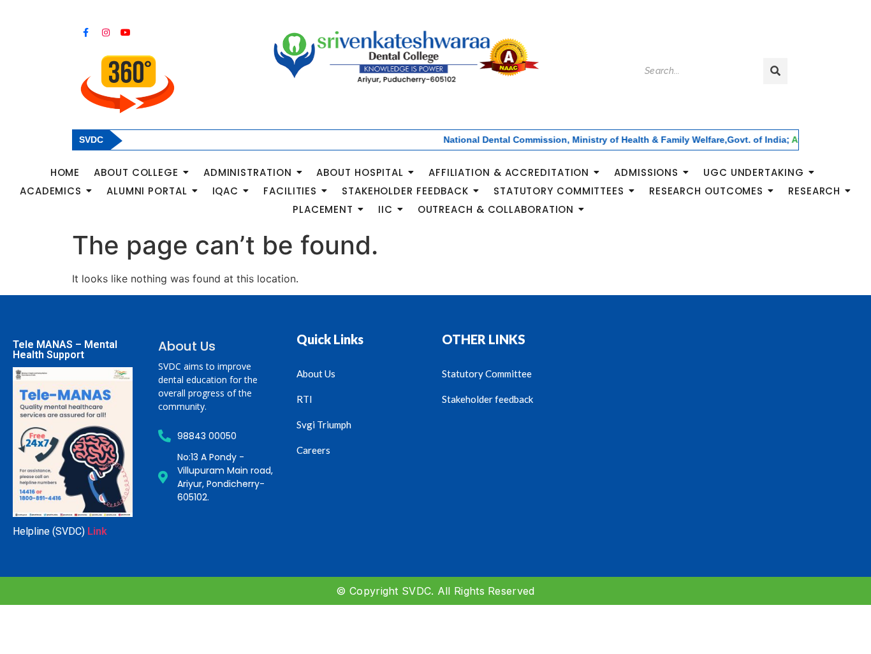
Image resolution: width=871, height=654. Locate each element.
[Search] (775, 71)
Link (97, 531)
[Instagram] (105, 32)
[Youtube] (126, 32)
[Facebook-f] (85, 32)
